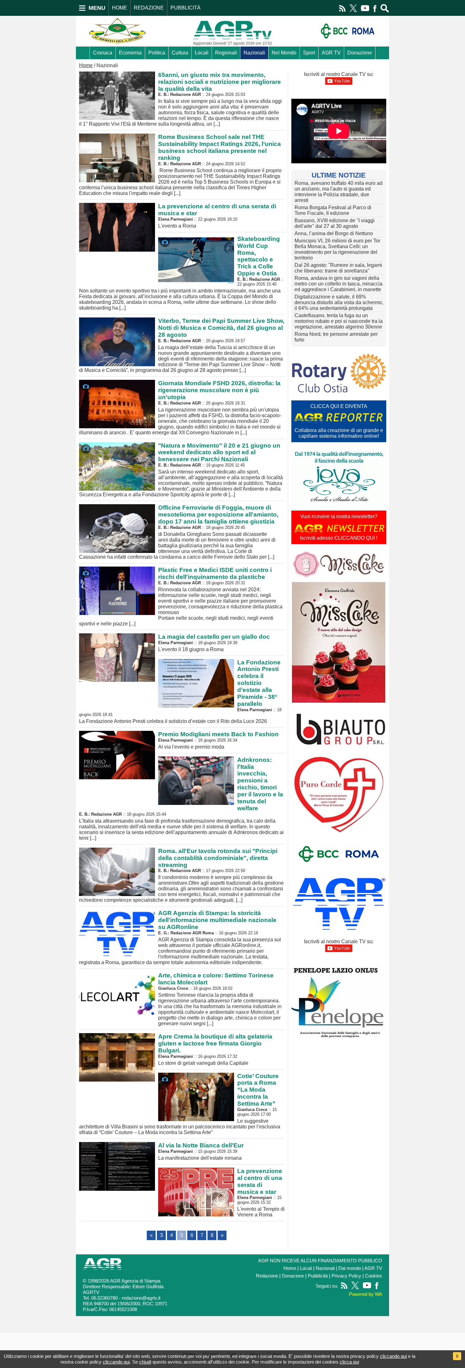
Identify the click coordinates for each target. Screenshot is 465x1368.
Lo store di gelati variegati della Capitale (215, 1049)
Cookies (373, 1275)
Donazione (359, 52)
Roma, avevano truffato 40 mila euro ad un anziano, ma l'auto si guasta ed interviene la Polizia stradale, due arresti (338, 191)
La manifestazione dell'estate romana (201, 1151)
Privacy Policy (346, 1275)
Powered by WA (365, 1294)
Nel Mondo (284, 52)
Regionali (226, 52)
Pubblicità (318, 1275)
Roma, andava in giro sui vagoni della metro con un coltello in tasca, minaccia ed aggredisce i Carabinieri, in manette (338, 283)
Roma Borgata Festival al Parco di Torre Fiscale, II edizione (332, 210)
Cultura (180, 52)
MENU (97, 8)
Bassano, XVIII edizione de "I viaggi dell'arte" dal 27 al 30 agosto (334, 223)
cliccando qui (393, 1356)
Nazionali (254, 52)
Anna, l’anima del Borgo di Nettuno (333, 233)
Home (86, 65)
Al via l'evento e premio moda (218, 740)
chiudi (145, 1362)
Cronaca (102, 52)
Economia (130, 52)
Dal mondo (349, 1268)
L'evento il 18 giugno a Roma (214, 642)
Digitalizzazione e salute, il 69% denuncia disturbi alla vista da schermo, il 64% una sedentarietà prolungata (338, 302)
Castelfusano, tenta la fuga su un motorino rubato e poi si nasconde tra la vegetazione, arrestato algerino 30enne (338, 321)
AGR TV (331, 52)
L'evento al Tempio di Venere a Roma (261, 1193)
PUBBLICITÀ (185, 7)
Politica (156, 52)
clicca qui (349, 1362)
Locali (201, 52)
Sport (309, 52)
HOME (119, 7)
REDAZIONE (149, 7)
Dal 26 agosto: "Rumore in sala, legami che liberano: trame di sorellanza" (338, 267)
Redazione (267, 1275)
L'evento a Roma (217, 216)
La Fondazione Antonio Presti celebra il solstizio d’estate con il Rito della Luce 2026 (180, 691)
